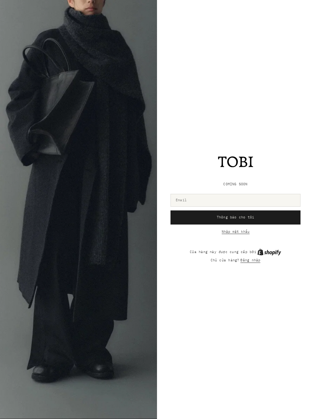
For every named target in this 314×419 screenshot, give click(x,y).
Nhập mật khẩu (236, 231)
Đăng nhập (250, 260)
